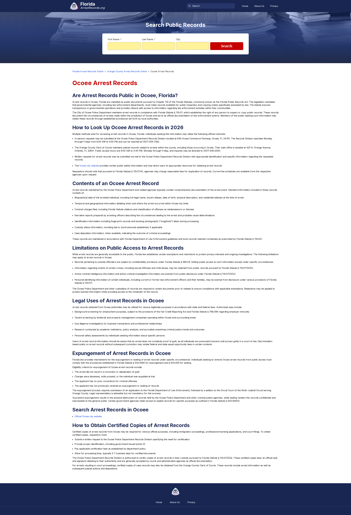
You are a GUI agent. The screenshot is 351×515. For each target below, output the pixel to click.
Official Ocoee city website (88, 416)
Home (245, 6)
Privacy (274, 6)
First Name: (114, 39)
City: (178, 39)
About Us (259, 6)
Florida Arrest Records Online (87, 71)
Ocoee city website (89, 165)
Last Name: (148, 39)
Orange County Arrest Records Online (127, 71)
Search (226, 46)
